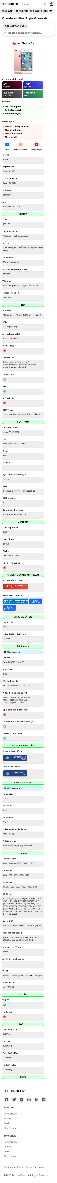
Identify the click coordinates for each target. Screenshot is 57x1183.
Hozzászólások (20, 149)
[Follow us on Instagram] (29, 1100)
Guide (7, 1123)
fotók (7, 149)
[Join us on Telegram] (21, 1100)
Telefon (23, 11)
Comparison (10, 1113)
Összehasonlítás (42, 11)
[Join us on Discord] (44, 1100)
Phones (8, 1118)
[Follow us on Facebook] (7, 1100)
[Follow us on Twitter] (14, 1100)
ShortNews (10, 1128)
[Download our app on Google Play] (36, 1100)
